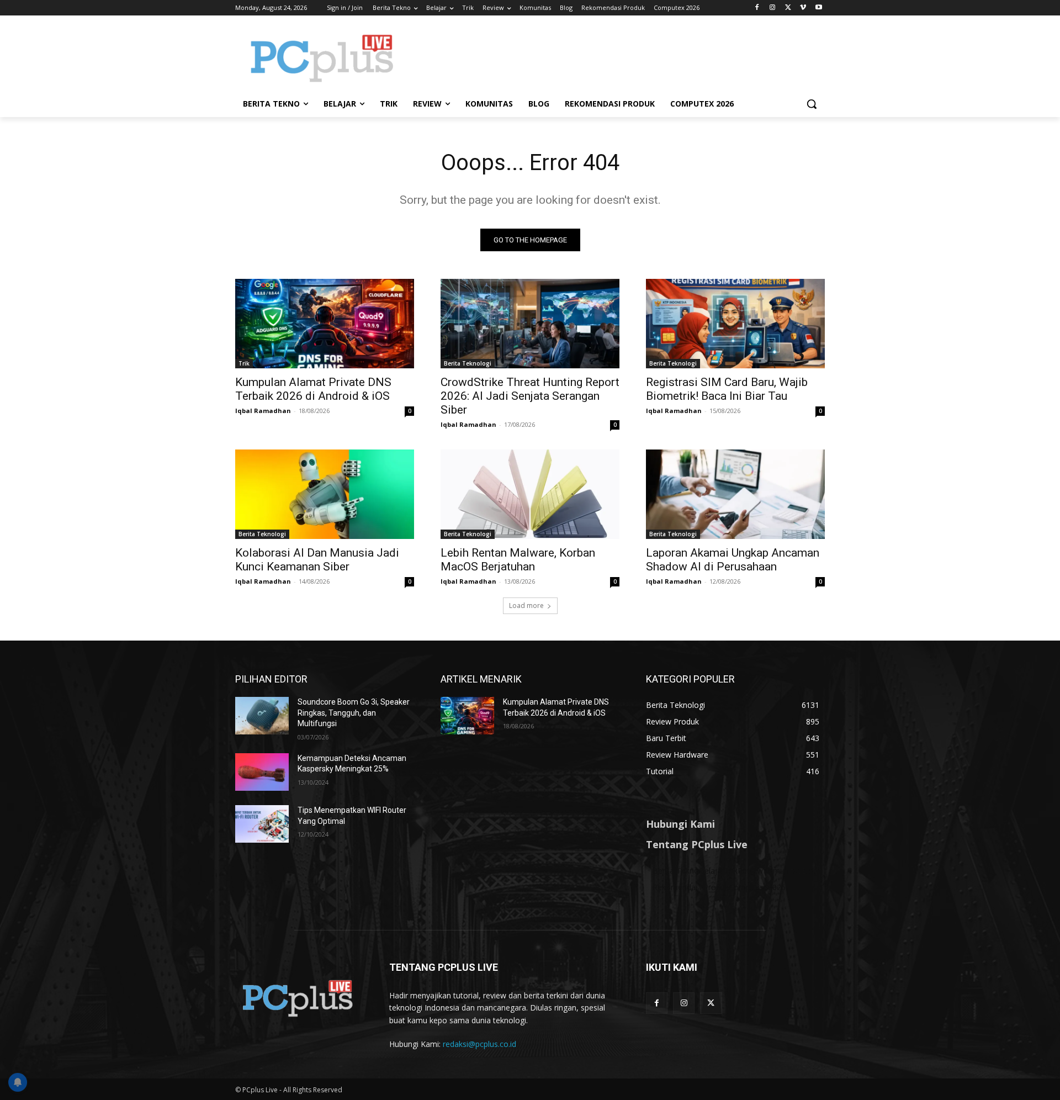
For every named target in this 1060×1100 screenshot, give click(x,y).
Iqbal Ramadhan (263, 410)
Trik (244, 363)
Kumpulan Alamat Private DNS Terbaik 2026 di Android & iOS (313, 389)
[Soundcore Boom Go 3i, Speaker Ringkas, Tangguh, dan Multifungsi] (262, 715)
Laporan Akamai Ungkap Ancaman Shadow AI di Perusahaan (732, 559)
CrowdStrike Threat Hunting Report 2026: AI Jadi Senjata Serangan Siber (530, 396)
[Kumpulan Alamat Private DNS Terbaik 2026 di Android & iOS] (324, 323)
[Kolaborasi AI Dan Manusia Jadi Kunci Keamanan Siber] (324, 494)
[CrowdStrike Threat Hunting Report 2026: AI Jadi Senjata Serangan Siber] (530, 323)
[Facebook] (757, 8)
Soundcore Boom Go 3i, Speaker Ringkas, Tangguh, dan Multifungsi (354, 712)
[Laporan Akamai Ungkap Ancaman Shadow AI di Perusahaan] (735, 494)
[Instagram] (772, 8)
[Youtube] (818, 8)
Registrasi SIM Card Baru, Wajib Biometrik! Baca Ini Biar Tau (727, 389)
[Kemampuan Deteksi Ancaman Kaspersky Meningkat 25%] (262, 772)
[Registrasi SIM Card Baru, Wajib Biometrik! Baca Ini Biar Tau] (735, 323)
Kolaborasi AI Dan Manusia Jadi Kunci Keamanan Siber (317, 559)
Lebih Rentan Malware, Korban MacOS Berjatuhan (518, 559)
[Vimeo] (803, 8)
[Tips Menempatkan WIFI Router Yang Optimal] (262, 824)
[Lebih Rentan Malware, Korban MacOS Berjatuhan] (530, 494)
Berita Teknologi (467, 363)
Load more (526, 605)
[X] (788, 8)
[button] (811, 104)
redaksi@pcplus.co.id (479, 1044)
